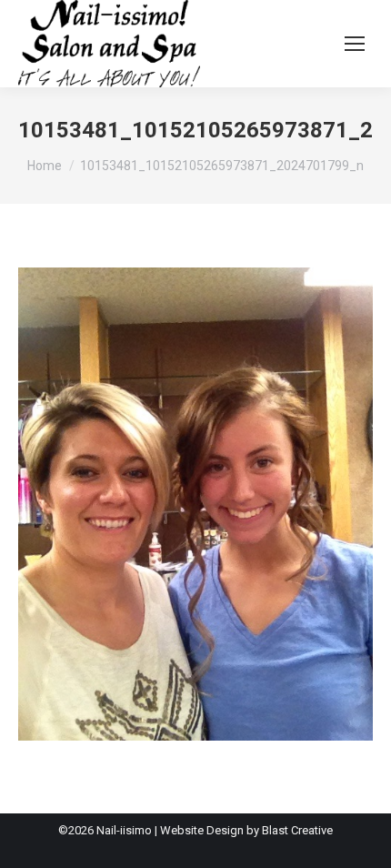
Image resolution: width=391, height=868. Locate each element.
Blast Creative (297, 830)
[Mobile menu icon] (354, 43)
